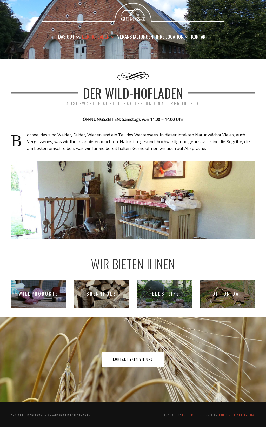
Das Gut (66, 36)
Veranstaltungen (135, 36)
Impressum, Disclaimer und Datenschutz (58, 414)
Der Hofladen (95, 36)
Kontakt (199, 36)
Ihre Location (169, 36)
